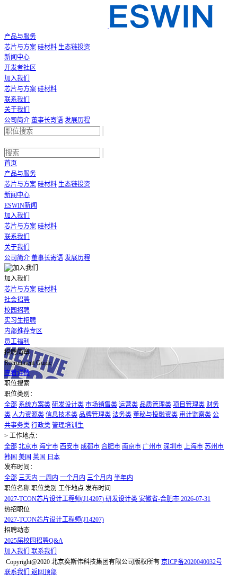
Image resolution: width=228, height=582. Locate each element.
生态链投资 (74, 47)
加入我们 (17, 78)
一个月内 (72, 477)
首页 (10, 163)
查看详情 (17, 373)
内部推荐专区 (23, 331)
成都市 (90, 446)
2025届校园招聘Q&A (33, 540)
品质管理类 (155, 404)
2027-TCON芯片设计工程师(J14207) (54, 519)
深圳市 (172, 446)
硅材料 (47, 47)
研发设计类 (68, 404)
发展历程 (77, 120)
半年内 (123, 477)
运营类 (128, 404)
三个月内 (99, 477)
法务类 (121, 414)
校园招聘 (17, 310)
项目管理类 (189, 404)
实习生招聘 (20, 320)
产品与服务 (20, 36)
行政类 (40, 425)
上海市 (193, 446)
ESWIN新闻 (20, 205)
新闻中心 (17, 57)
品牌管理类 (95, 414)
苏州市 (214, 446)
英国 (39, 457)
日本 (53, 457)
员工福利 (17, 341)
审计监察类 (195, 414)
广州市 (152, 446)
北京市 (28, 446)
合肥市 (110, 446)
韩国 (10, 457)
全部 (10, 404)
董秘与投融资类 (155, 414)
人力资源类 (28, 414)
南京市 (131, 446)
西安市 (69, 446)
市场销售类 (101, 404)
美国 (25, 457)
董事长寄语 (47, 120)
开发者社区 (20, 67)
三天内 (28, 477)
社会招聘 (17, 299)
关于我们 (17, 109)
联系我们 (17, 99)
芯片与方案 (20, 47)
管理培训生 (68, 425)
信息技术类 (61, 414)
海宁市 (48, 446)
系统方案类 (34, 404)
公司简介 (17, 120)
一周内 (48, 477)
